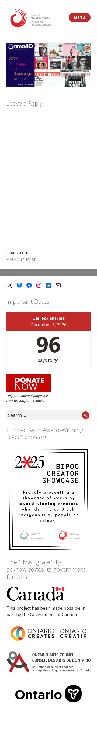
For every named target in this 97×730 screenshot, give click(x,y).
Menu (79, 17)
